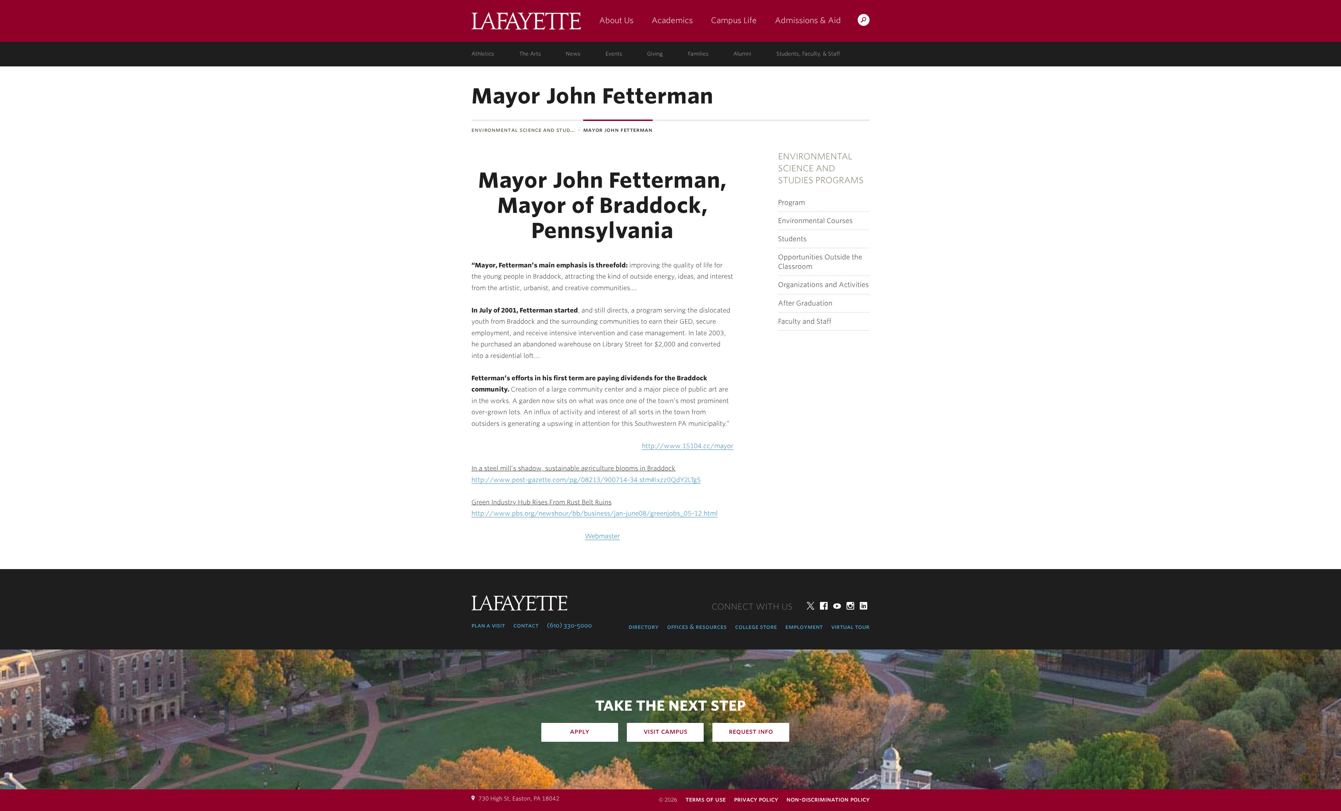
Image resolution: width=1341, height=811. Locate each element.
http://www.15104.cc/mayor (687, 446)
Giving (655, 54)
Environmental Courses (815, 221)
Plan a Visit (488, 625)
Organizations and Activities (823, 285)
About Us (616, 20)
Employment (804, 626)
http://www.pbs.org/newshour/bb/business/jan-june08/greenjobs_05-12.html (594, 513)
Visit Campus (665, 731)
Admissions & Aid (808, 20)
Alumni (742, 54)
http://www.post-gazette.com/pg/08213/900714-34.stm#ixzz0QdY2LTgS (586, 479)
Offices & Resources (697, 626)
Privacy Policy (756, 799)
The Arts (530, 54)
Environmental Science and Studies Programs (821, 168)
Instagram (850, 606)
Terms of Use (706, 799)
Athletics (482, 54)
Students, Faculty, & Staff (808, 54)
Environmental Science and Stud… (523, 130)
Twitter (810, 606)
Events (614, 54)
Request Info (751, 731)
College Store (756, 626)
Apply (579, 731)
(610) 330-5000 (569, 625)
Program (791, 203)
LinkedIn (864, 606)
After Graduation (805, 303)
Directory (644, 626)
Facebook (824, 606)
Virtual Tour (850, 626)
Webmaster (602, 536)
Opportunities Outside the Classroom (820, 262)
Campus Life (734, 20)
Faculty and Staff (804, 321)
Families (698, 54)
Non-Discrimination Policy (828, 799)
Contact (525, 625)
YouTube (837, 606)
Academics (672, 20)
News (573, 54)
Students (792, 239)
